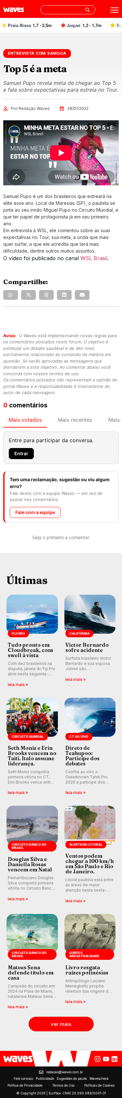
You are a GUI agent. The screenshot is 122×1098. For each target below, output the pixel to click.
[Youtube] (106, 1059)
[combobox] (67, 9)
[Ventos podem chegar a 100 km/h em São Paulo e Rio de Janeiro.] (90, 855)
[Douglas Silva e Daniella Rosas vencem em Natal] (32, 855)
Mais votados (25, 420)
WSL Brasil (93, 258)
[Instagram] (97, 1059)
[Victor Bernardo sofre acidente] (90, 641)
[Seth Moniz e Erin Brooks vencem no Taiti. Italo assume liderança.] (32, 747)
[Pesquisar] (87, 10)
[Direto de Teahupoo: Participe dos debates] (90, 747)
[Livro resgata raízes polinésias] (90, 962)
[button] (10, 295)
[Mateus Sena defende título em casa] (32, 962)
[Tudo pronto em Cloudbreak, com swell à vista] (32, 641)
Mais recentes (75, 420)
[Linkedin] (114, 1059)
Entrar (21, 453)
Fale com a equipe (35, 512)
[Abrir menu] (114, 10)
